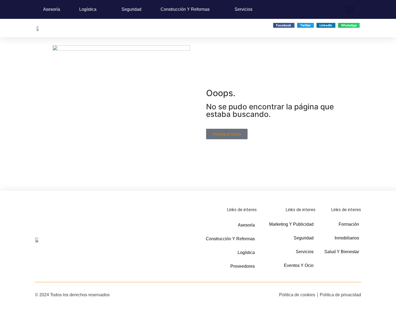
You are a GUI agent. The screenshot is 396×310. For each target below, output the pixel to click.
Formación (349, 224)
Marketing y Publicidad (291, 224)
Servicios (243, 9)
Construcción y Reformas (185, 9)
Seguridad (131, 9)
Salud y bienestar (341, 251)
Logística (87, 9)
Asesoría (51, 9)
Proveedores (242, 266)
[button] (350, 9)
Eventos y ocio (299, 265)
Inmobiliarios (347, 238)
